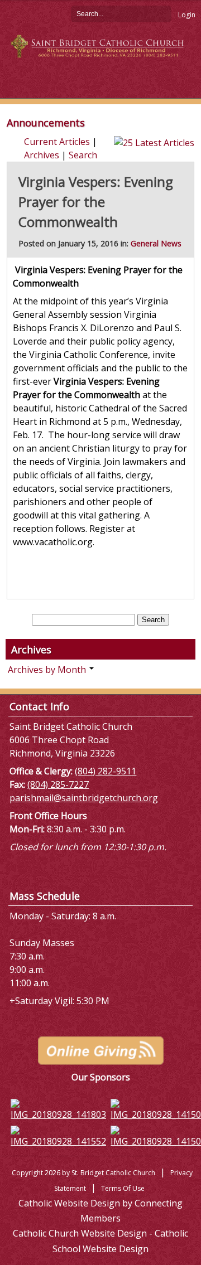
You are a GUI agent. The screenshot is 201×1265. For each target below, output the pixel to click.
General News (156, 243)
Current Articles (57, 141)
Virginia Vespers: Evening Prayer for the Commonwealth (95, 201)
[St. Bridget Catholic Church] (100, 45)
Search (163, 13)
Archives (41, 155)
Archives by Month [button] (48, 669)
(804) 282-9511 (105, 771)
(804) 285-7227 (58, 784)
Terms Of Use (123, 1188)
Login (186, 15)
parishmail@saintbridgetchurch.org (83, 798)
